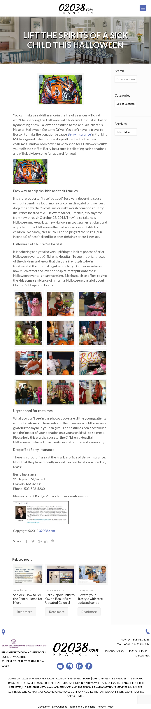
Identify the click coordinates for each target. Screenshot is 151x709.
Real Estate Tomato (130, 678)
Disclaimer (143, 655)
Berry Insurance (79, 134)
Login (87, 678)
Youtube (60, 666)
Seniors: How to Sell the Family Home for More (27, 598)
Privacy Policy (114, 651)
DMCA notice (59, 706)
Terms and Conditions (82, 706)
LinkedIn (79, 666)
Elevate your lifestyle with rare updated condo (90, 598)
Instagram (70, 666)
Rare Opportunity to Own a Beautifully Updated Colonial (60, 598)
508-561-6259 (141, 639)
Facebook (89, 666)
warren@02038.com (137, 644)
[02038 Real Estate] (75, 8)
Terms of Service (137, 651)
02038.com (47, 531)
